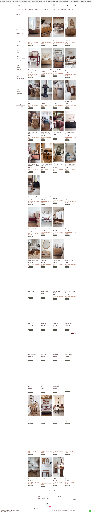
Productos (31, 9)
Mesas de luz (18, 23)
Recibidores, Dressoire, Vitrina (21, 34)
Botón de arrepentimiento (72, 508)
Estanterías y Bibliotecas (20, 29)
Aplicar (26, 107)
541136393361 (39, 496)
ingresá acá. (65, 508)
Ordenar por (70, 13)
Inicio (17, 12)
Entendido (10, 511)
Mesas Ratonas (18, 26)
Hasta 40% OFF (24, 9)
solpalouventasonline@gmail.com (43, 498)
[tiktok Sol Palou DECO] (20, 496)
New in (19, 9)
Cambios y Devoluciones (66, 9)
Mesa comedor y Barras (19, 27)
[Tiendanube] (50, 510)
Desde (17, 104)
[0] (75, 5)
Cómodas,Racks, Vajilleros (20, 33)
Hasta (21, 104)
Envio (73, 9)
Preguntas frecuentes (55, 9)
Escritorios (17, 24)
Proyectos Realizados (45, 9)
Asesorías (37, 9)
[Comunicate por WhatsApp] (90, 511)
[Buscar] (54, 5)
